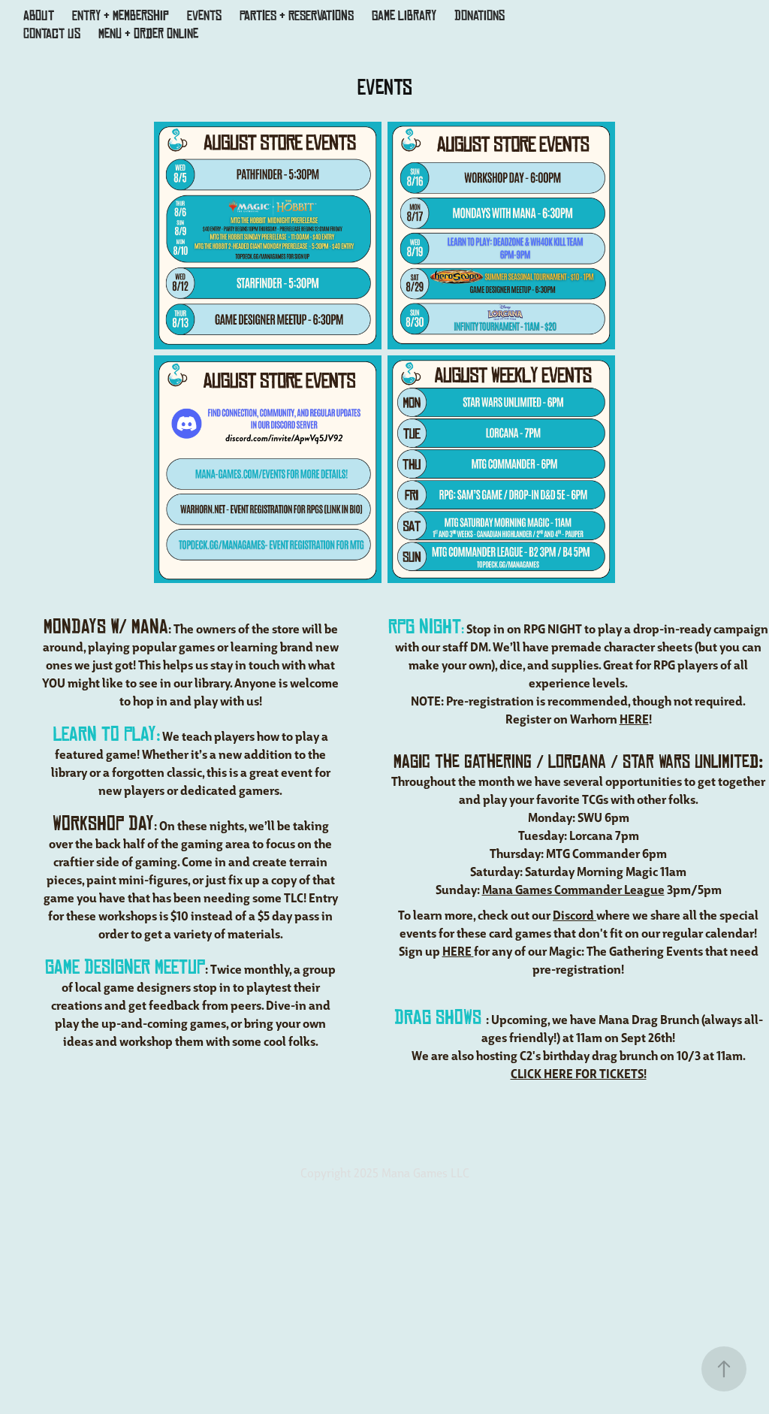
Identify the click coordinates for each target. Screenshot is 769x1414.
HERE (634, 718)
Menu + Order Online (148, 33)
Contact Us (51, 33)
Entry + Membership (120, 15)
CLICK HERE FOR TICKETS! (579, 1073)
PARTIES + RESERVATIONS (297, 15)
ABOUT (38, 15)
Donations (479, 15)
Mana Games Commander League (573, 889)
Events (204, 15)
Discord (574, 914)
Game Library (404, 15)
